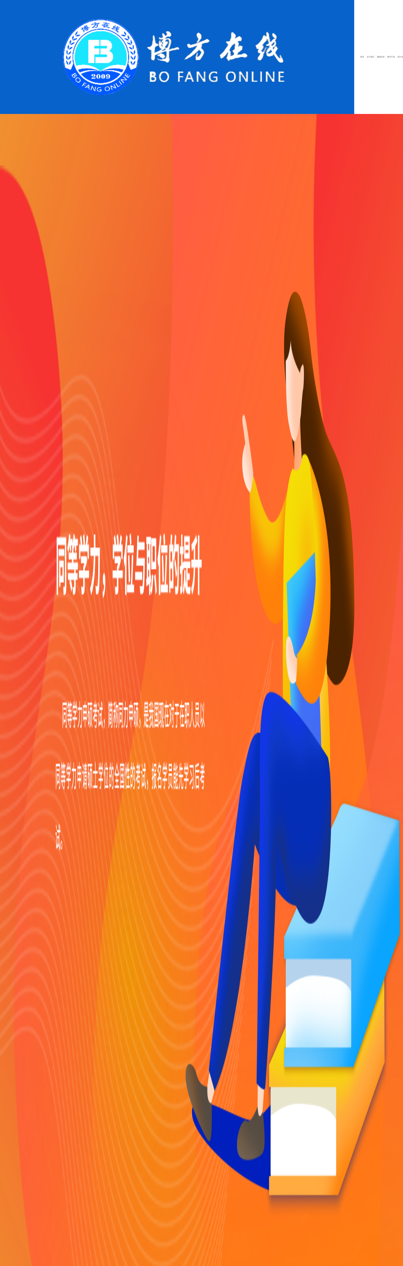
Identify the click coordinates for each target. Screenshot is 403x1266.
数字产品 (391, 57)
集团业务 (381, 57)
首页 (362, 57)
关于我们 (370, 57)
